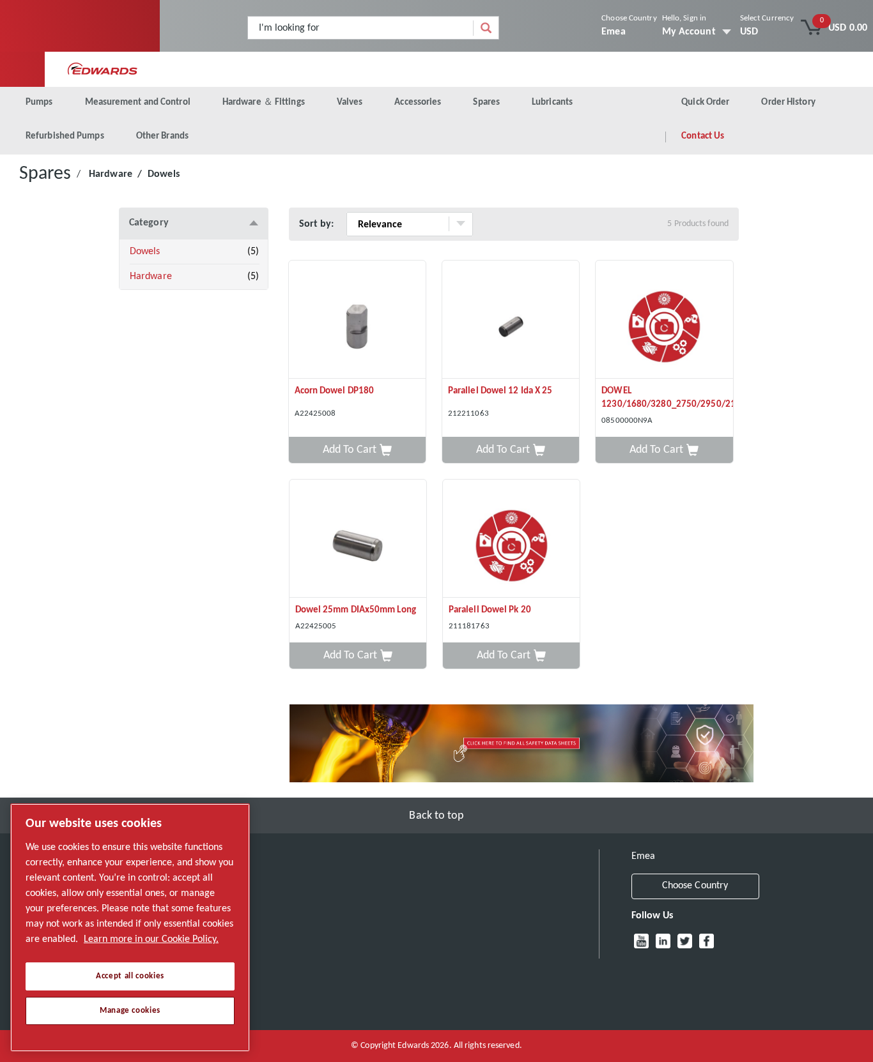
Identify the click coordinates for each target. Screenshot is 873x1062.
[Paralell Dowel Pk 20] (511, 539)
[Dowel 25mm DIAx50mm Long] (358, 539)
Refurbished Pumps (65, 136)
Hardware (110, 174)
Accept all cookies (130, 976)
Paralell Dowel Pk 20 (490, 610)
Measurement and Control (137, 102)
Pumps (39, 102)
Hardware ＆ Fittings (263, 102)
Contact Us (702, 136)
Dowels (145, 252)
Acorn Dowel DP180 (335, 391)
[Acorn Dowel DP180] (357, 320)
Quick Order (705, 102)
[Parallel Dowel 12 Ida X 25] (510, 320)
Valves (350, 102)
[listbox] (767, 32)
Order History (788, 102)
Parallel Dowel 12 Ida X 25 (500, 391)
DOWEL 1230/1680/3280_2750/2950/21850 (666, 397)
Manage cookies (130, 1010)
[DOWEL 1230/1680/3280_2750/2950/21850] (664, 320)
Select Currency (767, 18)
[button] (357, 450)
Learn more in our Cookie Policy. (151, 939)
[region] (130, 927)
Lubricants (552, 102)
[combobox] (361, 28)
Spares (486, 102)
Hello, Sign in (684, 18)
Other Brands (162, 136)
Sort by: (316, 224)
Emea (613, 32)
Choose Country (628, 18)
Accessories (417, 102)
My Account (689, 32)
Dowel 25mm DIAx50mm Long (355, 610)
